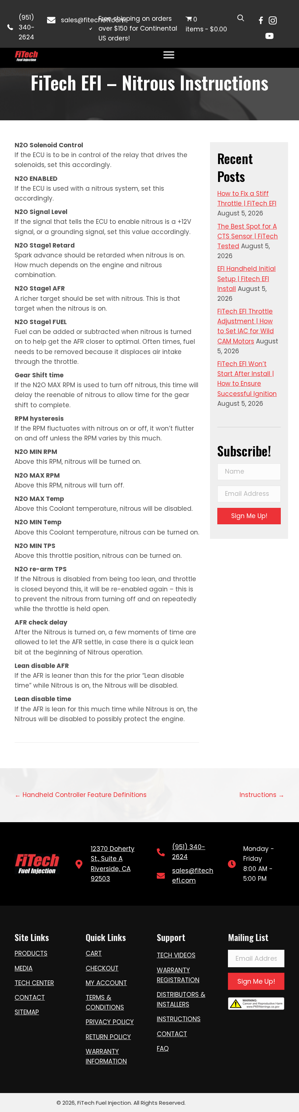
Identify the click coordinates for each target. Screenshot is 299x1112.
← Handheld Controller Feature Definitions (81, 794)
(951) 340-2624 (27, 27)
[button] (249, 516)
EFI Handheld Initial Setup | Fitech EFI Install (246, 278)
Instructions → (262, 794)
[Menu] (168, 55)
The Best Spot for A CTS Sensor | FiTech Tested (247, 236)
